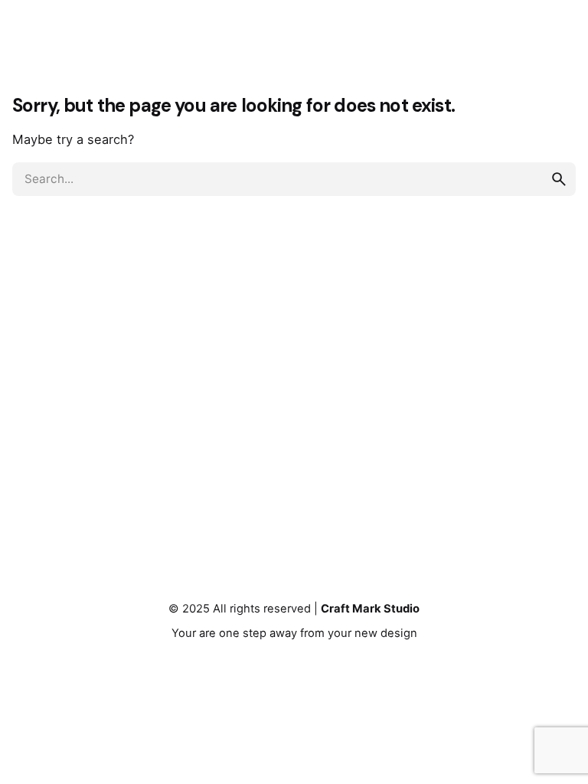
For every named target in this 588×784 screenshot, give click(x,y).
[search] (559, 179)
